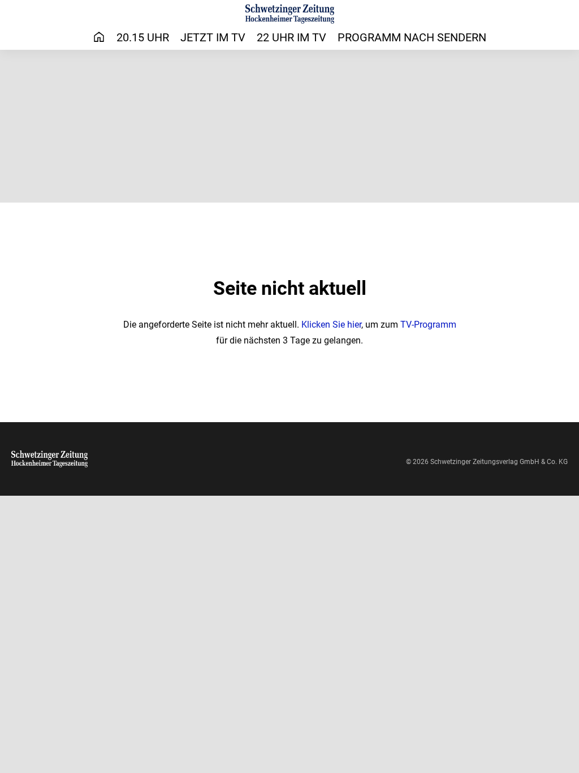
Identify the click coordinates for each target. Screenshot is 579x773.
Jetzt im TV (212, 37)
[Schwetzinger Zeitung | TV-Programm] (289, 14)
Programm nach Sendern (412, 37)
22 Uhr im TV (291, 37)
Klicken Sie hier (331, 324)
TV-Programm (428, 324)
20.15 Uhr (142, 37)
